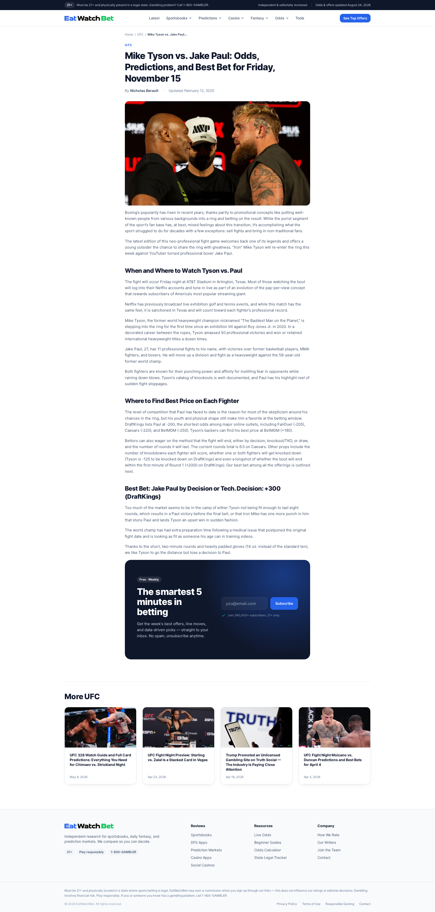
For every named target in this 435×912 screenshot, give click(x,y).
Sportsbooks (177, 18)
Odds (279, 18)
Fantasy (257, 18)
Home (129, 34)
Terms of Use (311, 904)
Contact (324, 857)
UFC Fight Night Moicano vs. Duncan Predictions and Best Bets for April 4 (333, 760)
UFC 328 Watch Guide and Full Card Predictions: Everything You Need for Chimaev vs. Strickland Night (100, 760)
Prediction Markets (206, 850)
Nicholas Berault (144, 90)
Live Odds (262, 835)
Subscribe (284, 603)
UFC (140, 34)
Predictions (208, 18)
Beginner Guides (267, 842)
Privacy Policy (287, 904)
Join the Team (329, 850)
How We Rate (328, 835)
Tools (300, 18)
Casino (234, 18)
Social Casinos (202, 865)
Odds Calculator (267, 850)
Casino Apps (201, 857)
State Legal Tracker (270, 857)
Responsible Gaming (339, 904)
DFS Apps (199, 842)
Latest (154, 18)
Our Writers (326, 842)
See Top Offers (355, 18)
